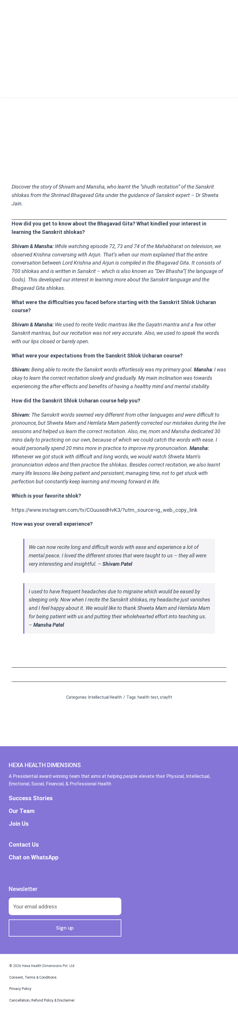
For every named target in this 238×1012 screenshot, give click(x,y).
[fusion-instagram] (32, 871)
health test (148, 697)
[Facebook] (91, 674)
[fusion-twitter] (21, 871)
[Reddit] (119, 674)
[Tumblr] (137, 674)
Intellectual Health (105, 697)
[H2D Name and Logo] (55, 5)
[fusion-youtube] (42, 871)
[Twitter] (100, 674)
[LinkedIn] (109, 674)
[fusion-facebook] (11, 871)
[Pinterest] (147, 674)
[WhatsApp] (128, 674)
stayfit (166, 697)
